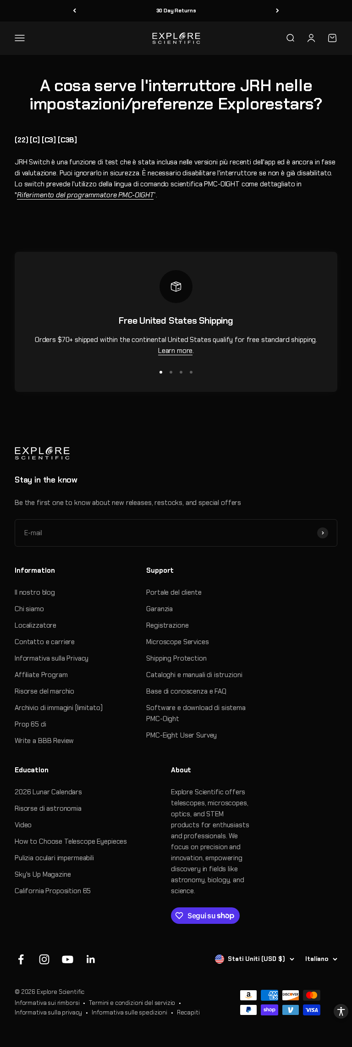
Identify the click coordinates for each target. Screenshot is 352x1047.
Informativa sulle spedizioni (129, 1012)
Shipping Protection (176, 658)
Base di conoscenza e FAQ (186, 691)
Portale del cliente (173, 592)
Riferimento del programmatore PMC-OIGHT (85, 195)
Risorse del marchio (44, 691)
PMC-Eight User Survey (181, 735)
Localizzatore (35, 625)
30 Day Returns (176, 10)
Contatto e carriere (45, 641)
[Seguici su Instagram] (44, 959)
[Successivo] (277, 10)
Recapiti (188, 1012)
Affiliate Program (41, 674)
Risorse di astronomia (48, 808)
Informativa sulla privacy (48, 1012)
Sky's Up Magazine (43, 874)
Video (23, 825)
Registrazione (167, 625)
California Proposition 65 (53, 890)
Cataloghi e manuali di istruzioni (194, 674)
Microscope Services (177, 641)
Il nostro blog (35, 592)
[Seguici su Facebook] (21, 959)
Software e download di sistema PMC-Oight (196, 713)
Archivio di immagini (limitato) (58, 707)
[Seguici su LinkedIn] (91, 959)
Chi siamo (29, 608)
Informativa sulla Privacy (51, 658)
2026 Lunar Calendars (48, 792)
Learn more (175, 350)
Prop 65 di (30, 724)
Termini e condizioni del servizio (132, 1003)
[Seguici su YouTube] (67, 959)
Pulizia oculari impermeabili (54, 858)
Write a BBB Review (44, 740)
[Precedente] (74, 10)
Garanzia (159, 608)
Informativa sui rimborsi (47, 1003)
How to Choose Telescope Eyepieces (71, 841)
